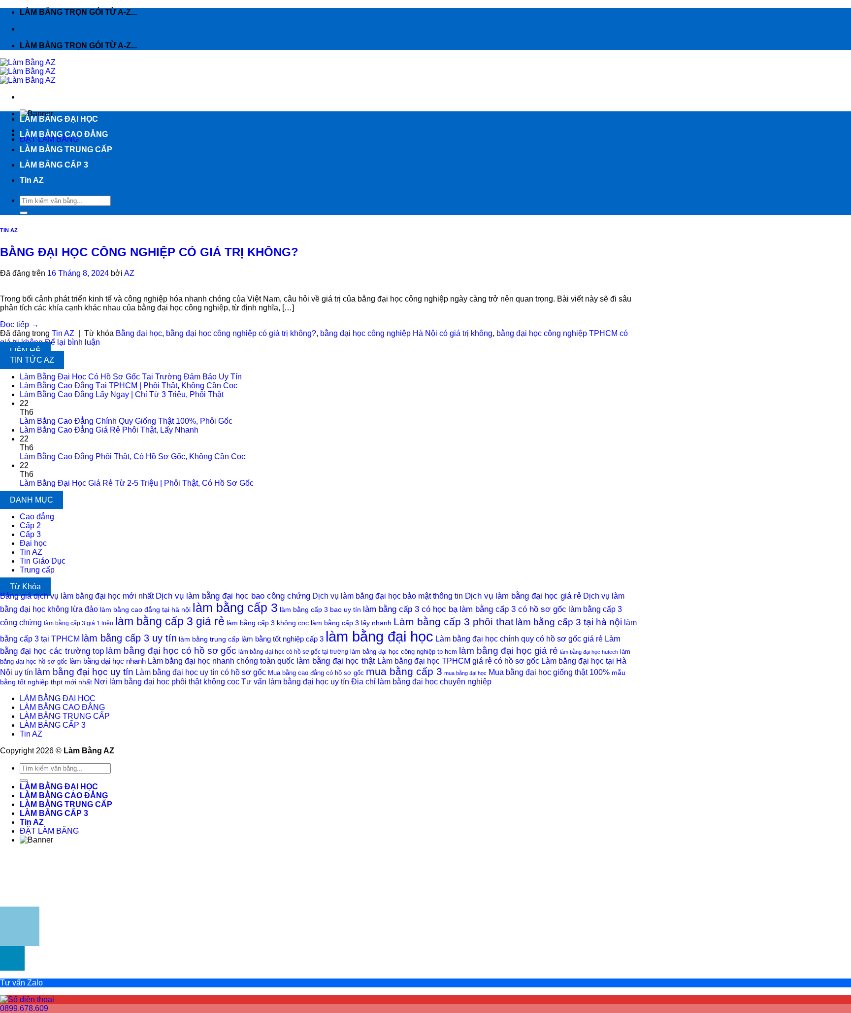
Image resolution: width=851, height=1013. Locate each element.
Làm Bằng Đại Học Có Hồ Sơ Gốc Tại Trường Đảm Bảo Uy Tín (131, 376)
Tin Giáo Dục (42, 561)
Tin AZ (32, 180)
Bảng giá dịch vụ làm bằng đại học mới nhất (77, 596)
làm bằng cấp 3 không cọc (268, 623)
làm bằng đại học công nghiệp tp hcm (403, 651)
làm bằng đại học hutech (589, 652)
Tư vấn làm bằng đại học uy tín (295, 681)
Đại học (33, 543)
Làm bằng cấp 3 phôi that (453, 621)
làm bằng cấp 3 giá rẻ (170, 621)
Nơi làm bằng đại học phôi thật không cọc (166, 681)
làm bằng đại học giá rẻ (508, 650)
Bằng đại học (139, 333)
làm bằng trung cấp (209, 639)
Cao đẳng (37, 516)
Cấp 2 (30, 525)
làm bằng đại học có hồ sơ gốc (171, 650)
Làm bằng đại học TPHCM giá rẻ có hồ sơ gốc (458, 661)
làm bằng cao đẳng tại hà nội (145, 609)
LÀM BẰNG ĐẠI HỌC (59, 119)
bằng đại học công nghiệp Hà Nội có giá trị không (406, 333)
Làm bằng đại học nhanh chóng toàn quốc (221, 661)
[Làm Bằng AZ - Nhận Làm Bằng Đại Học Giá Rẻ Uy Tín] (28, 71)
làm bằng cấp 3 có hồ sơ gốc (512, 609)
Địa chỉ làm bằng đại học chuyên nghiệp (421, 681)
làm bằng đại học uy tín (84, 671)
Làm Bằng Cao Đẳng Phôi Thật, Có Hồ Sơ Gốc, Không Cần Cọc (132, 456)
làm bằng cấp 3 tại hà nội (569, 622)
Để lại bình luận (72, 342)
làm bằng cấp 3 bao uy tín (320, 609)
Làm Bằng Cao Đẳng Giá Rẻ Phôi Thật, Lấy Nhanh (109, 430)
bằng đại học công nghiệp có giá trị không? (241, 333)
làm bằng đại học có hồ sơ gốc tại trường (293, 651)
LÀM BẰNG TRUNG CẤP (66, 149)
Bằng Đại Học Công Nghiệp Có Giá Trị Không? (149, 252)
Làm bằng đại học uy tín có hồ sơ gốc (200, 672)
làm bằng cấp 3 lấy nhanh (351, 623)
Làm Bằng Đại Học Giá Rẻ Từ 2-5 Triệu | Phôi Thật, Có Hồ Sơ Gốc (137, 483)
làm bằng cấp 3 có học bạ (410, 609)
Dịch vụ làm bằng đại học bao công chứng (233, 595)
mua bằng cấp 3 (404, 671)
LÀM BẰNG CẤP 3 (54, 165)
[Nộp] (24, 212)
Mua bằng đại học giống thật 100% (549, 672)
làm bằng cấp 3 (235, 607)
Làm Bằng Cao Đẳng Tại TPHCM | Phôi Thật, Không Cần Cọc (128, 385)
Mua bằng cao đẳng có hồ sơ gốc (316, 672)
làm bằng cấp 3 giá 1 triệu (78, 623)
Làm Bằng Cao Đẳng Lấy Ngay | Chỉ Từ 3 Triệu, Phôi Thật (122, 394)
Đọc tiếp (19, 324)
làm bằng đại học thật (335, 660)
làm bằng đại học (379, 636)
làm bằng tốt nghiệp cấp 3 (282, 639)
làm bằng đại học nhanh (107, 661)
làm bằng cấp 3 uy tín (129, 638)
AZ (129, 273)
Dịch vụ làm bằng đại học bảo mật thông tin (387, 596)
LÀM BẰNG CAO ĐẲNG (64, 134)
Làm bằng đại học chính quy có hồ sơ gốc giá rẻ (519, 639)
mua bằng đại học (465, 673)
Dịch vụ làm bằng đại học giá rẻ (523, 595)
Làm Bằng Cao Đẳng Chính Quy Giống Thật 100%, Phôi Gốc (126, 421)
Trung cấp (37, 570)
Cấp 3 (30, 534)
